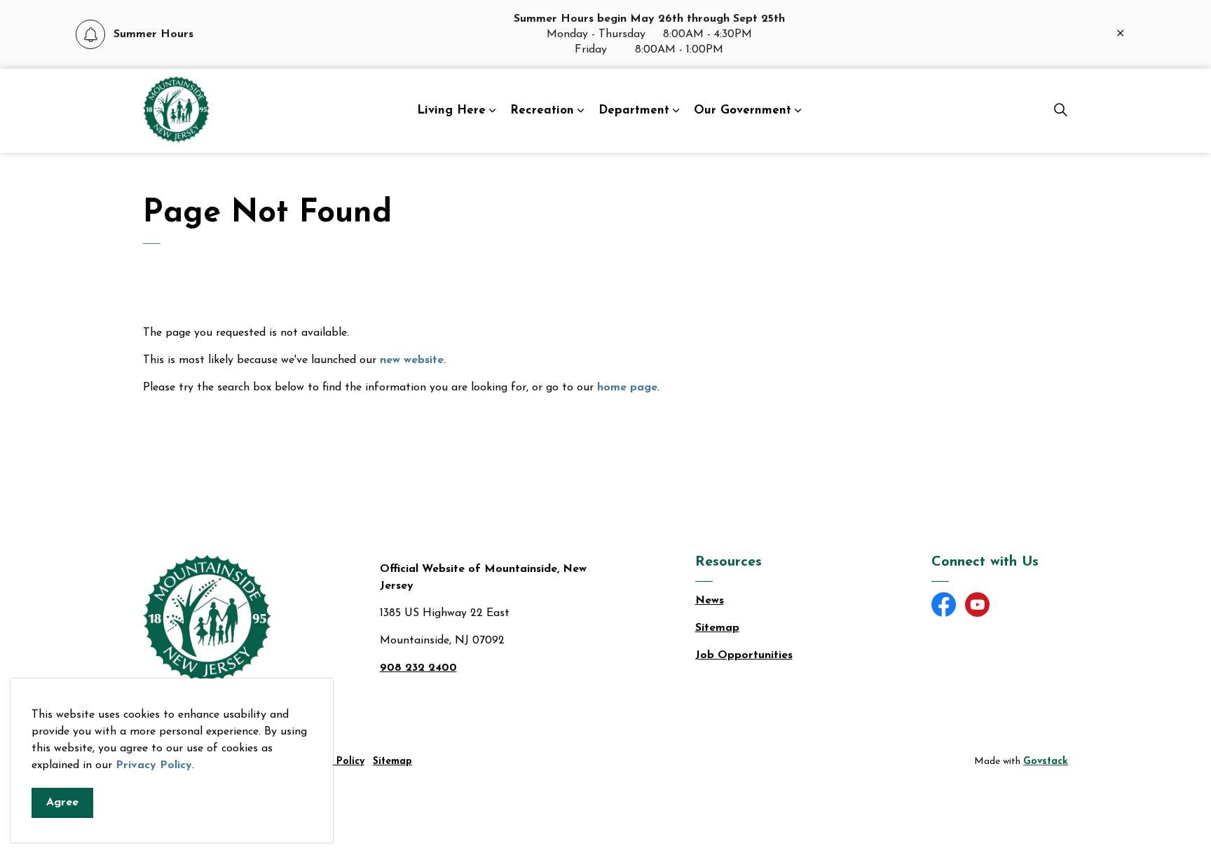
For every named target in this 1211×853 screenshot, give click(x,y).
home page (627, 387)
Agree (62, 802)
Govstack (1045, 761)
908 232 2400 (418, 668)
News (709, 600)
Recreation (542, 110)
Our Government (742, 110)
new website (412, 360)
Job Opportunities (744, 655)
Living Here (451, 110)
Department (633, 110)
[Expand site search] (1060, 110)
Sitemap (717, 628)
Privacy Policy (154, 765)
